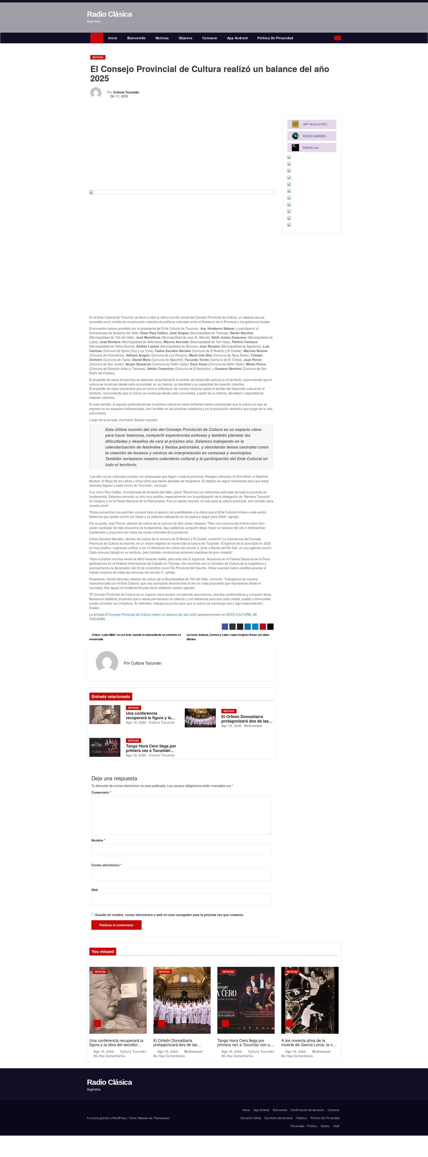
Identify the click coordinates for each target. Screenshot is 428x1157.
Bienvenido (136, 38)
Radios (325, 1126)
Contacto (209, 38)
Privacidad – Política (303, 1126)
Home (246, 1110)
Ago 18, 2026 (136, 755)
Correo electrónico (106, 865)
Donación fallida (251, 1118)
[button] (332, 38)
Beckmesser (253, 725)
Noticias (162, 38)
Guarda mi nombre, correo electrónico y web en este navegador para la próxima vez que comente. (169, 914)
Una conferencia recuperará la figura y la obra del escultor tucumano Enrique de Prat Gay (116, 1044)
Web (94, 889)
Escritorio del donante (279, 1118)
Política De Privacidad (275, 38)
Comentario (101, 792)
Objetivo (186, 38)
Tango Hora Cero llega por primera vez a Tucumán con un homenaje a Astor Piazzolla (244, 1044)
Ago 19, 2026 (136, 722)
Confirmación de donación (307, 1110)
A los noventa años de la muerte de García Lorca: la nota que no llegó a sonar (309, 1044)
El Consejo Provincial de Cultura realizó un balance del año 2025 (151, 614)
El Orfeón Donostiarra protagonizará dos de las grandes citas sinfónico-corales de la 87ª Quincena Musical (180, 1046)
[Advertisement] (181, 150)
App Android (237, 38)
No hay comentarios (109, 1056)
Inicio (112, 38)
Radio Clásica (109, 14)
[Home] (96, 38)
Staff (336, 1126)
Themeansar (161, 1118)
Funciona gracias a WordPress (107, 1118)
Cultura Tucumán (126, 92)
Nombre (98, 840)
